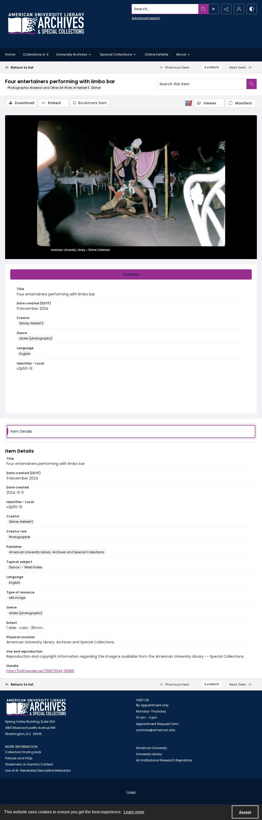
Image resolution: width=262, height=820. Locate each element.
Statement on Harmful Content (29, 764)
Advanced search (146, 18)
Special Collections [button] (116, 54)
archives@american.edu (155, 730)
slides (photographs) (35, 338)
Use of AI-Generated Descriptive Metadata (38, 770)
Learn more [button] (134, 812)
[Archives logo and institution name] (46, 24)
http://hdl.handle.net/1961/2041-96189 (40, 671)
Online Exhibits (156, 54)
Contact (131, 792)
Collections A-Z (36, 54)
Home (10, 54)
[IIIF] (188, 103)
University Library (149, 754)
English (24, 354)
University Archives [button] (71, 54)
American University (151, 748)
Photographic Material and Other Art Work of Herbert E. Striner (54, 88)
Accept (245, 812)
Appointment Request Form (157, 724)
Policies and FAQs (18, 758)
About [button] (181, 54)
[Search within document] (251, 84)
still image (17, 597)
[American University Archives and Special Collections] (36, 707)
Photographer (19, 537)
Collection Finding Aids (23, 752)
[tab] (131, 274)
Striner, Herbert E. (31, 323)
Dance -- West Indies (25, 567)
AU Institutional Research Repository (164, 760)
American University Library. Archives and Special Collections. (57, 552)
